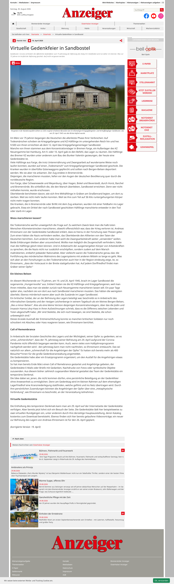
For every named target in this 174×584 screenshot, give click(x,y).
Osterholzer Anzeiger (90, 24)
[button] (163, 2)
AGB (64, 575)
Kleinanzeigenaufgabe (21, 561)
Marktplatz (120, 2)
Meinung (65, 28)
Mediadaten (24, 2)
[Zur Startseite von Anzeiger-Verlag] (87, 14)
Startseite (35, 34)
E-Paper (15, 568)
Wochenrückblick (153, 28)
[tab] (15, 63)
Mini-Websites (108, 2)
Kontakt (13, 2)
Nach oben (19, 439)
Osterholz (47, 34)
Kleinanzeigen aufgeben (150, 2)
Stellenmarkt (17, 571)
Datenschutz (68, 568)
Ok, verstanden (161, 580)
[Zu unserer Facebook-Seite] (146, 16)
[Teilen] (121, 40)
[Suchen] (162, 10)
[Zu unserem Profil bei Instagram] (160, 16)
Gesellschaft (21, 28)
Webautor (16, 575)
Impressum (35, 2)
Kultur (43, 28)
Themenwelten (139, 24)
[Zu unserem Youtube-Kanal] (153, 16)
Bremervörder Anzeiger (40, 24)
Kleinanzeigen (132, 2)
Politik (87, 28)
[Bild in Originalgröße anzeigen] (67, 97)
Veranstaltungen (109, 28)
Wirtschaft (131, 28)
